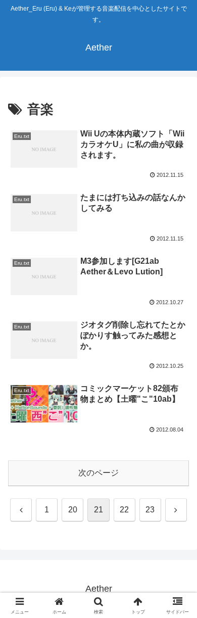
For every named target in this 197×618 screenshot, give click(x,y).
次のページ (98, 472)
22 (124, 509)
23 (150, 509)
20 (72, 509)
